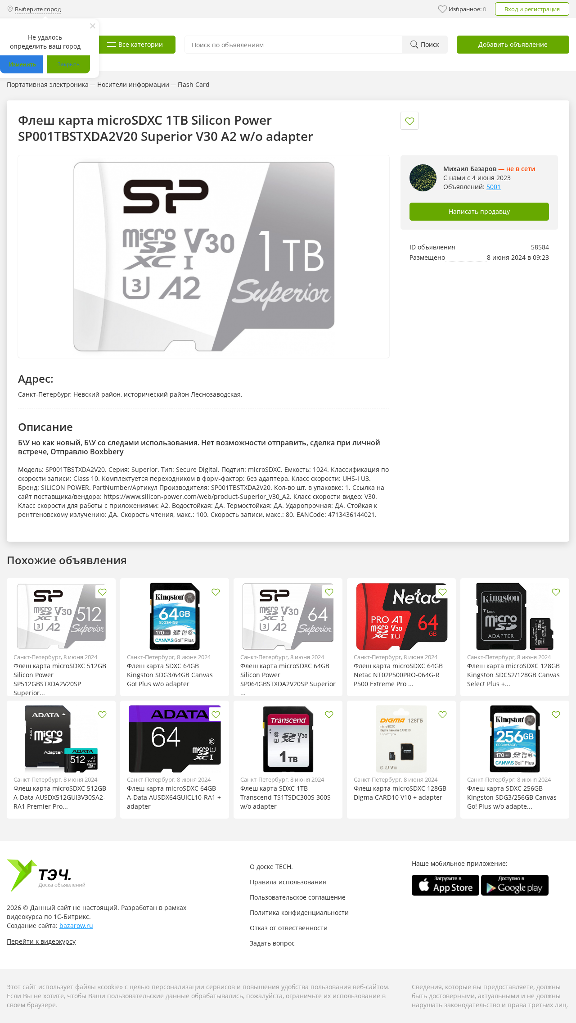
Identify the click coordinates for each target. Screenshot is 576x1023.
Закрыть (69, 64)
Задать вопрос (272, 943)
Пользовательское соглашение (298, 897)
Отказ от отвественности (289, 927)
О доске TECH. (271, 866)
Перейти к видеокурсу (41, 941)
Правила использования (288, 882)
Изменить (22, 64)
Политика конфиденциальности (299, 912)
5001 (493, 186)
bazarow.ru (76, 925)
